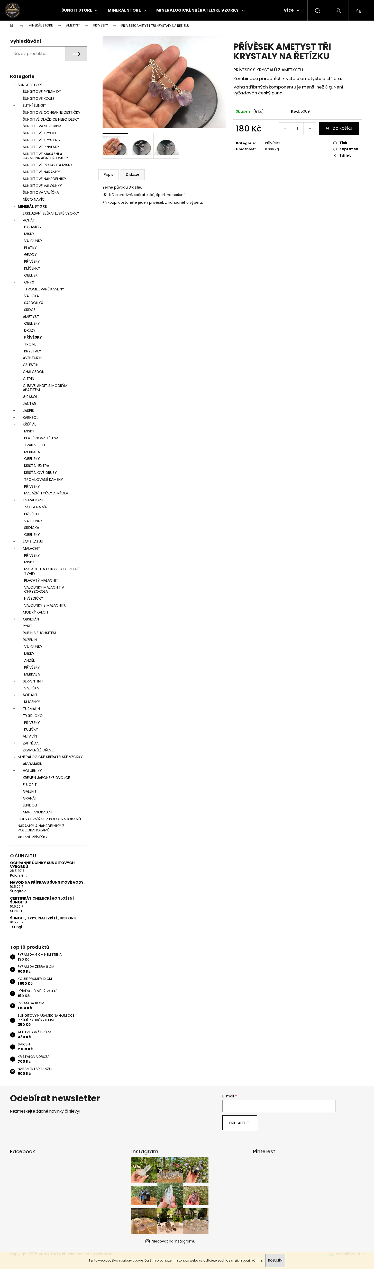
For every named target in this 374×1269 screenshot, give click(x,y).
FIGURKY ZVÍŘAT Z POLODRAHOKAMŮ (49, 819)
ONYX (29, 282)
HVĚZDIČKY (33, 598)
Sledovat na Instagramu (173, 1241)
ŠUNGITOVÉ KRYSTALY (42, 140)
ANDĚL (29, 660)
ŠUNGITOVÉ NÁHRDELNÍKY (44, 178)
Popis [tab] (108, 174)
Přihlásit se (239, 1122)
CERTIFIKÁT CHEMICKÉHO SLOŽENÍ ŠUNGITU (42, 900)
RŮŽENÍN (30, 639)
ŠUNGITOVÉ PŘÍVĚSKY (41, 146)
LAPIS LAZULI (33, 541)
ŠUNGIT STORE (30, 84)
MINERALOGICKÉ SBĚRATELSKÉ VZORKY (50, 756)
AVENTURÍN (32, 357)
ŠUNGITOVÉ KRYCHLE (41, 133)
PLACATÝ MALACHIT (41, 580)
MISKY (29, 233)
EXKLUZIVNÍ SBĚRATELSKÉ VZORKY (51, 213)
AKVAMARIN (32, 763)
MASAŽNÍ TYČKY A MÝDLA (46, 493)
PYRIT (27, 625)
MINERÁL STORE (32, 206)
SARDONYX (33, 302)
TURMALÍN (31, 708)
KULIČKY (31, 729)
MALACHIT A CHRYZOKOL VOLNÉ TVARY (51, 571)
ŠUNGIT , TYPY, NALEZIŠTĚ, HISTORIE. (44, 918)
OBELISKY (32, 323)
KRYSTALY (32, 351)
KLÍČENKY (32, 268)
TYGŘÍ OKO (33, 715)
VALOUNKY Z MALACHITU (45, 605)
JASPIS (28, 410)
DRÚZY (29, 330)
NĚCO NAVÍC (34, 199)
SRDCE (29, 309)
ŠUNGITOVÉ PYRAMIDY (42, 91)
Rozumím (275, 1260)
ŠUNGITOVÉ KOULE (38, 98)
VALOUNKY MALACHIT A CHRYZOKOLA (44, 589)
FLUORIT (30, 784)
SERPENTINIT (33, 681)
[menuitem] (79, 10)
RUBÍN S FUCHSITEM (39, 632)
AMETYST (31, 316)
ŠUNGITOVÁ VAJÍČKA (41, 192)
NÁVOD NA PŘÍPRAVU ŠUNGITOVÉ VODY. (47, 882)
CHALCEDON (33, 371)
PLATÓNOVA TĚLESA (41, 438)
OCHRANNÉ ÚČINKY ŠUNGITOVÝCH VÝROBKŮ (42, 865)
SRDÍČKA (31, 527)
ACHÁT (29, 220)
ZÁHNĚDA (31, 743)
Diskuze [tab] (132, 174)
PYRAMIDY (33, 226)
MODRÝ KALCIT (36, 612)
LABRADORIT (33, 500)
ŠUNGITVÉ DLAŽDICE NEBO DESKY (51, 119)
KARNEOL (30, 417)
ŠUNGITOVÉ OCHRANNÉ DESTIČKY (51, 112)
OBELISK (31, 275)
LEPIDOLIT (31, 805)
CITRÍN (28, 378)
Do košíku (342, 128)
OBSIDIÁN (31, 619)
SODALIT (30, 694)
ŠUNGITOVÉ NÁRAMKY (41, 171)
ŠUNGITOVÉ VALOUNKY (42, 185)
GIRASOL (30, 396)
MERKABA (32, 452)
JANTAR (29, 403)
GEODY (30, 254)
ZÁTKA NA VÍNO (37, 507)
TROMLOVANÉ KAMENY (44, 289)
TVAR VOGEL (35, 445)
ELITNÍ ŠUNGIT (34, 105)
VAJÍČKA (31, 295)
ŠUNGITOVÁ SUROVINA (42, 126)
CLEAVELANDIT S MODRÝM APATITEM (45, 388)
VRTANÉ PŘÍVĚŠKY (33, 837)
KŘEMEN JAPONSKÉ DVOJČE (46, 777)
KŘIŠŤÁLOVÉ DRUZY (40, 472)
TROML (30, 344)
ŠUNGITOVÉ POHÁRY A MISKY (47, 164)
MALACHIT (31, 548)
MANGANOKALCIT (38, 812)
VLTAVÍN (30, 736)
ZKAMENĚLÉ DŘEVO (38, 750)
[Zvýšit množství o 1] (310, 128)
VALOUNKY (33, 240)
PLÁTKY (30, 247)
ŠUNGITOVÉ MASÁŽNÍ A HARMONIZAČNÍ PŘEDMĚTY (45, 156)
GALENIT (30, 791)
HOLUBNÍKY (32, 770)
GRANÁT (30, 798)
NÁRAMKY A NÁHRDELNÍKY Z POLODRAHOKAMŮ (41, 828)
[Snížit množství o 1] (285, 128)
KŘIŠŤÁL (29, 424)
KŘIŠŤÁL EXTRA (36, 465)
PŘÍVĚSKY (32, 261)
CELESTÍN (31, 364)
